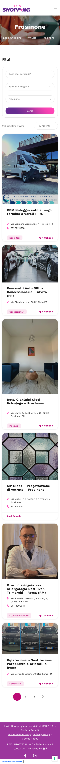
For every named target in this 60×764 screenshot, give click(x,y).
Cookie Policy (30, 738)
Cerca (30, 111)
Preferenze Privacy (19, 734)
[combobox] (46, 126)
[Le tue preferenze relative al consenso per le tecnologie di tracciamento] (55, 759)
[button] (55, 7)
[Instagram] (35, 755)
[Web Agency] (45, 748)
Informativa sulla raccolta (12, 761)
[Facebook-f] (25, 755)
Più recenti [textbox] (44, 125)
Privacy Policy (41, 734)
